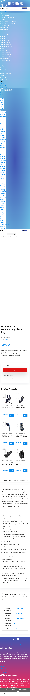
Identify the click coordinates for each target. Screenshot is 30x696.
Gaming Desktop (5, 50)
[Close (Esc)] (5, 693)
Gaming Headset (5, 52)
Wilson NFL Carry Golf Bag (20, 408)
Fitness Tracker (4, 35)
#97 (15, 624)
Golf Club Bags (4, 58)
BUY (15, 370)
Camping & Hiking (5, 15)
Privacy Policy (4, 672)
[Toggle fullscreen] (2, 693)
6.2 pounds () (18, 613)
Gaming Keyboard (5, 54)
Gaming (2, 48)
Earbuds (2, 33)
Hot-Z (15, 629)
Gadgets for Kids (5, 41)
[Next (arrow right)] (2, 695)
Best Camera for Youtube (8, 23)
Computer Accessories (7, 17)
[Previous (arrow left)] (0, 695)
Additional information (21, 480)
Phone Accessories (6, 68)
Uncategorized (4, 72)
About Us (3, 668)
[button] (15, 14)
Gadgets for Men (5, 43)
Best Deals (3, 77)
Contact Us (3, 670)
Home (2, 75)
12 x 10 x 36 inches (19, 608)
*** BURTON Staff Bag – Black (21, 463)
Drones (2, 31)
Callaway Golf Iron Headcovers (7, 436)
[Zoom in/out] (0, 693)
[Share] (4, 693)
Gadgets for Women (6, 46)
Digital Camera (4, 29)
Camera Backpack (5, 25)
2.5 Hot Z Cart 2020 (19, 619)
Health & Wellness (5, 60)
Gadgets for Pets (5, 44)
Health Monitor (4, 62)
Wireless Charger (5, 74)
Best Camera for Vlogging (8, 21)
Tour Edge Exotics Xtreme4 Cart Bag (21, 436)
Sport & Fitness (4, 70)
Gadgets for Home (6, 39)
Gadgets (3, 37)
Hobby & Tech (4, 66)
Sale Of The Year (5, 79)
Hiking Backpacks (5, 64)
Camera (2, 19)
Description (7, 480)
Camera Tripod (4, 27)
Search (2, 8)
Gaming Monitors (5, 56)
